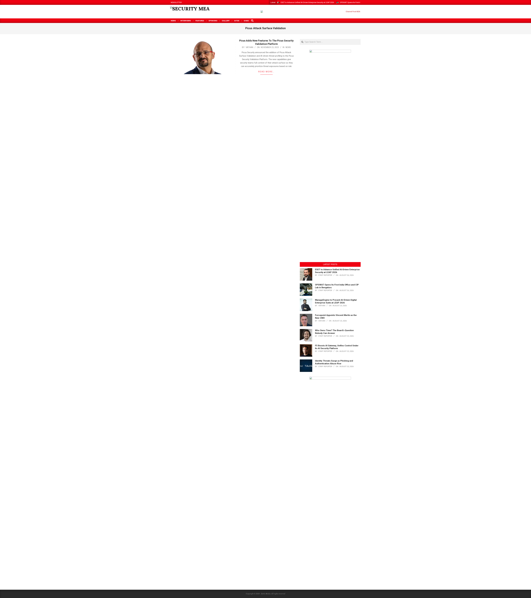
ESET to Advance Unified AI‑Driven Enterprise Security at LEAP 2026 (307, 2)
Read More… (266, 72)
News (288, 47)
